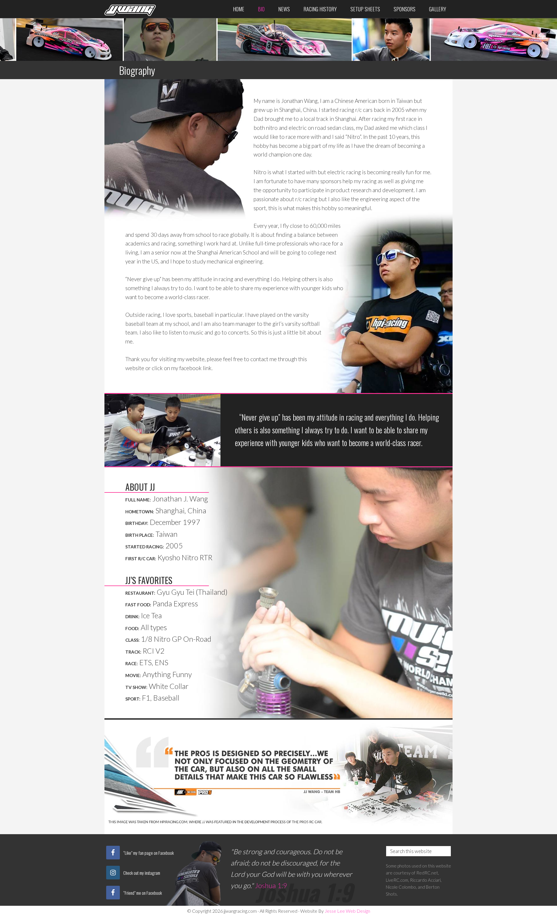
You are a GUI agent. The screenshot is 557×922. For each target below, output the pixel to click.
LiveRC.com (397, 880)
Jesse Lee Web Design (347, 911)
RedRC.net (427, 872)
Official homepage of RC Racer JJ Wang (130, 8)
